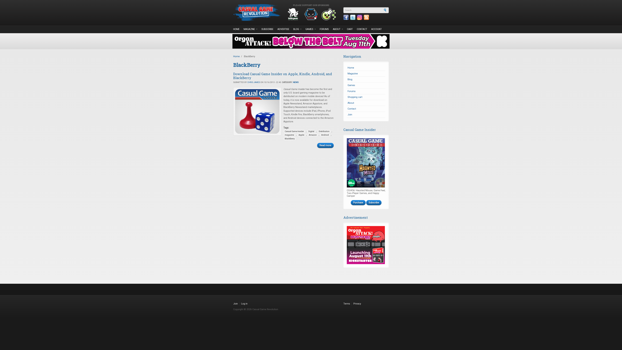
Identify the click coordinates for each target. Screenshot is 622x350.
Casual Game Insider (294, 131)
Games (309, 29)
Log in (244, 303)
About (336, 29)
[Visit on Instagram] (359, 17)
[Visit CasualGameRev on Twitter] (352, 17)
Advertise (283, 29)
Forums (324, 29)
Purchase (358, 202)
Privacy (357, 303)
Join (350, 114)
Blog (296, 29)
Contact (362, 29)
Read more (325, 145)
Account (376, 29)
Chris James (253, 82)
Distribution (324, 131)
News (296, 82)
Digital (311, 131)
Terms (346, 303)
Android (325, 135)
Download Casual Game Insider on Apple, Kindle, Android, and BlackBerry (282, 76)
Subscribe (267, 29)
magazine (289, 135)
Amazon (313, 135)
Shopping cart (355, 97)
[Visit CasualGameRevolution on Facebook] (346, 17)
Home (236, 29)
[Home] (257, 12)
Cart (350, 29)
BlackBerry (290, 138)
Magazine (249, 29)
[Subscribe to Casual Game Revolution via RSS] (366, 17)
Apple (301, 135)
